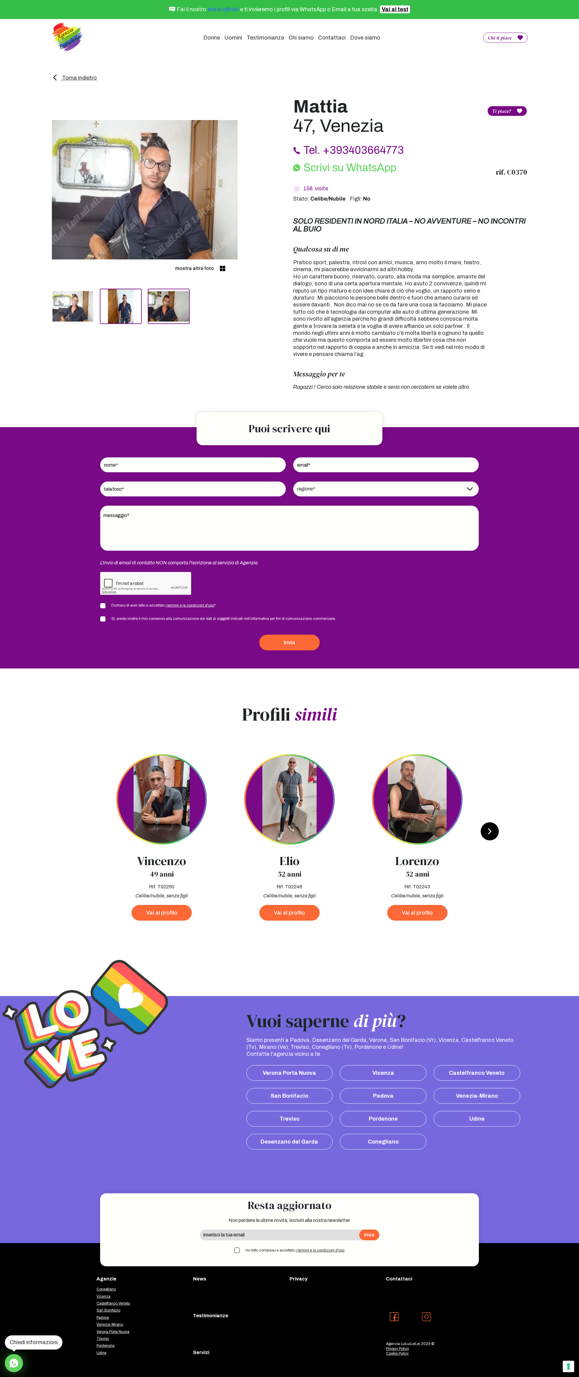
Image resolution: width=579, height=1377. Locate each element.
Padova (383, 1096)
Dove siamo (365, 38)
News (199, 1278)
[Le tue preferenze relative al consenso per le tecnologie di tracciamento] (568, 1366)
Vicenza (383, 1073)
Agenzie (106, 1278)
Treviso (289, 1119)
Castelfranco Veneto (477, 1073)
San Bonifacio (289, 1096)
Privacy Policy (397, 1349)
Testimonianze (265, 38)
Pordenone (383, 1119)
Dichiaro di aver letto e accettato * (163, 605)
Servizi (201, 1352)
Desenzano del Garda (289, 1142)
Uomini (233, 38)
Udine (477, 1119)
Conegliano (383, 1142)
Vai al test (395, 9)
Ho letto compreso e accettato (294, 1250)
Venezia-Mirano (477, 1096)
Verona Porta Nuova (289, 1073)
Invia (289, 642)
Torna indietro (79, 78)
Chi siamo (301, 38)
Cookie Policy (397, 1353)
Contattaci (332, 38)
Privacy (299, 1278)
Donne (211, 38)
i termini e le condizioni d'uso (190, 605)
